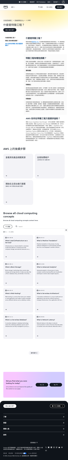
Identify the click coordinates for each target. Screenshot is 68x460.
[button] (60, 7)
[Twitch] (56, 448)
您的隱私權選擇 (19, 453)
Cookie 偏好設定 (32, 453)
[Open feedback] (66, 230)
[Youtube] (59, 448)
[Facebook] (48, 448)
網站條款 (10, 453)
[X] (46, 448)
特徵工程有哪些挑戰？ (11, 40)
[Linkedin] (51, 448)
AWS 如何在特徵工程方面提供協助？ (14, 44)
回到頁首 (33, 442)
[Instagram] (54, 448)
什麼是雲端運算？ (8, 20)
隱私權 (5, 453)
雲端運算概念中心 (19, 20)
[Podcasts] (62, 448)
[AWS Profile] (63, 2)
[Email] (46, 451)
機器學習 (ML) (35, 41)
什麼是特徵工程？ (10, 37)
